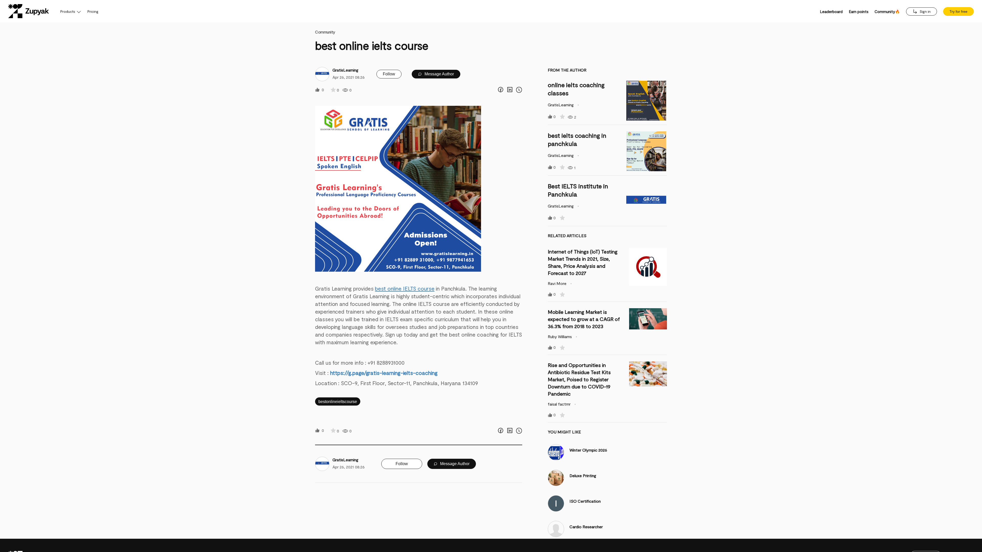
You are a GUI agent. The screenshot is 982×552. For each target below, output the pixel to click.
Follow (389, 74)
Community (325, 31)
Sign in (925, 11)
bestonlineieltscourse (337, 401)
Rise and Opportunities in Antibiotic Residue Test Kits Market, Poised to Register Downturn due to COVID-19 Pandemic (579, 379)
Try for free (958, 11)
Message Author (438, 74)
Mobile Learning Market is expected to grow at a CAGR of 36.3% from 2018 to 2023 (584, 319)
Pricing (92, 11)
